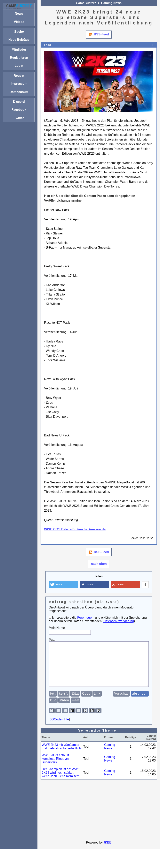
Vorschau (121, 693)
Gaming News (111, 3)
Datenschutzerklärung (118, 621)
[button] (63, 584)
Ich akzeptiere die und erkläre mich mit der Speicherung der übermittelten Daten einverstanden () (98, 619)
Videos (19, 21)
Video (64, 700)
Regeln (19, 75)
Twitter (19, 118)
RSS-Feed (101, 34)
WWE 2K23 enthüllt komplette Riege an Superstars (55, 758)
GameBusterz (86, 3)
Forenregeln (85, 617)
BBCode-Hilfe (59, 719)
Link (97, 693)
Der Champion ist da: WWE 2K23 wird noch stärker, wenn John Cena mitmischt (61, 772)
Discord (19, 101)
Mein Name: (57, 627)
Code (86, 693)
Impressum (19, 83)
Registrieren (19, 57)
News (19, 13)
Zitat (75, 693)
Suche (19, 31)
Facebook (19, 109)
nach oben (99, 563)
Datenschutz (19, 92)
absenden (140, 693)
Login (19, 65)
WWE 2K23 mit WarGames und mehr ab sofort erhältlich (61, 746)
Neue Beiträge (18, 39)
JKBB (107, 842)
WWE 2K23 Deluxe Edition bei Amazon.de (75, 529)
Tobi (47, 45)
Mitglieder (19, 49)
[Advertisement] (99, 810)
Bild (53, 700)
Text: (52, 639)
